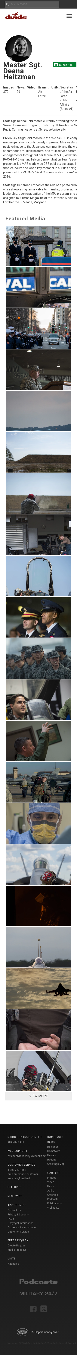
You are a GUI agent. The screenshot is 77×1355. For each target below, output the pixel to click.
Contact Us (14, 1210)
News (50, 1186)
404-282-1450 (16, 1142)
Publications (54, 1203)
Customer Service (18, 1231)
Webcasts (53, 1207)
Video (50, 1182)
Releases (53, 1146)
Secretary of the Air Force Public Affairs (67, 96)
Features (14, 1187)
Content (53, 1172)
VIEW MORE (38, 1096)
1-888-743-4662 (17, 1169)
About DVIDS (16, 1205)
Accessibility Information (22, 1227)
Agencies (13, 1263)
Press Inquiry (17, 1240)
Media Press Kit (17, 1249)
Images (51, 1177)
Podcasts (53, 1199)
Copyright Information (20, 1223)
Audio (50, 1190)
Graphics (52, 1194)
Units (11, 1258)
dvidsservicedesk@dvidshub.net (27, 1156)
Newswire (14, 1196)
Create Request (17, 1245)
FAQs (11, 1218)
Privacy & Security (18, 1214)
